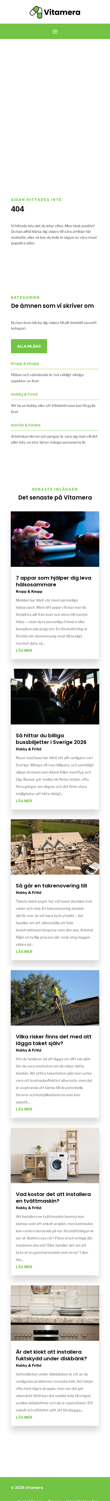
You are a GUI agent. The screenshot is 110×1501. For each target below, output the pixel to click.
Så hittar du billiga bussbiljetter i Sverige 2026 (51, 739)
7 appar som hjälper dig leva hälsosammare (53, 581)
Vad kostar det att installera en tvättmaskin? (53, 1197)
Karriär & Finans (26, 425)
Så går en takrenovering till (51, 885)
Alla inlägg (29, 346)
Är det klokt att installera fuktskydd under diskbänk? (51, 1355)
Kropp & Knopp (25, 363)
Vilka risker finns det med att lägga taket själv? (54, 1040)
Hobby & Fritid (24, 394)
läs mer (24, 650)
